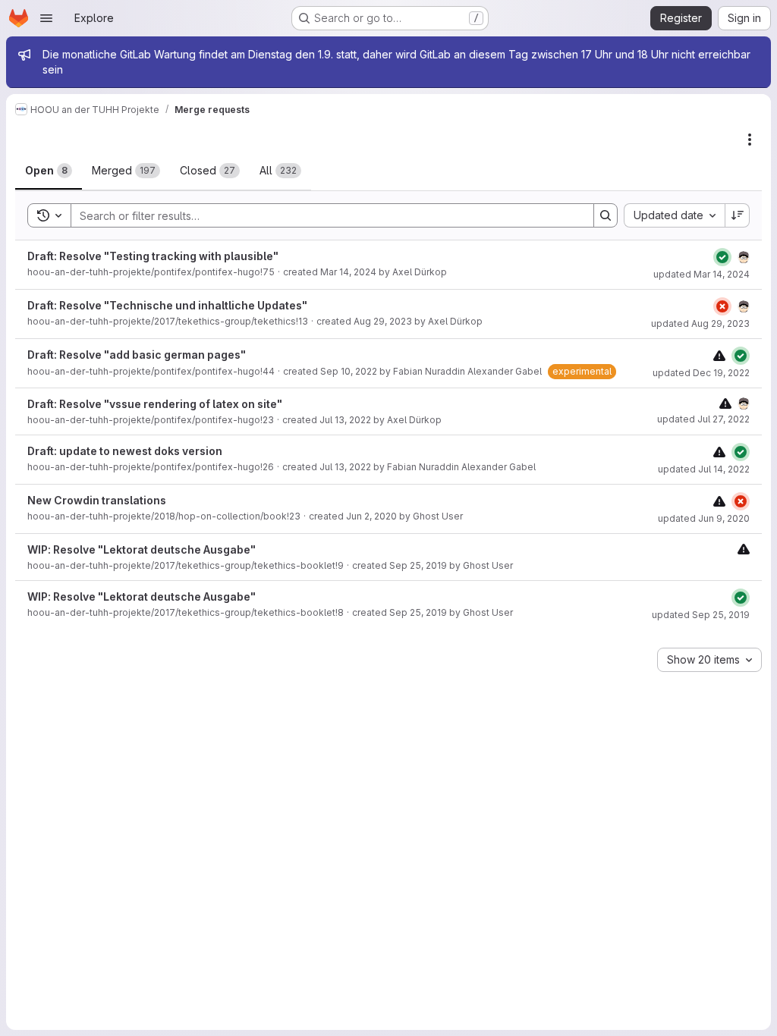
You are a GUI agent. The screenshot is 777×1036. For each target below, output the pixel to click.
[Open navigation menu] (46, 18)
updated (701, 274)
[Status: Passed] (722, 257)
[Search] (605, 215)
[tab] (48, 171)
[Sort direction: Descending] (737, 215)
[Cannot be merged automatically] (719, 355)
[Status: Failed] (722, 306)
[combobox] (674, 215)
